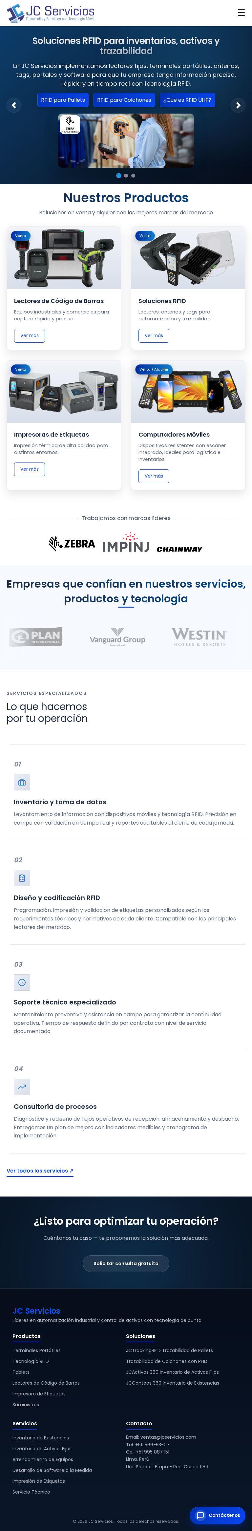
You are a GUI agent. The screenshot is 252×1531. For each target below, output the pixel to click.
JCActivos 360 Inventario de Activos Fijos (172, 1372)
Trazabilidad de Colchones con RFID (166, 1361)
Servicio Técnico (31, 1492)
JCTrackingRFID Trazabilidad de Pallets (169, 1350)
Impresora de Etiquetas (39, 1394)
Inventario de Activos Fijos (42, 1448)
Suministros (25, 1404)
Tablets (21, 1372)
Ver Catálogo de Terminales (142, 90)
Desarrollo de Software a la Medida (52, 1470)
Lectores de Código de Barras (46, 1383)
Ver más (29, 336)
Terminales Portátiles (36, 1350)
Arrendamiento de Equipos (42, 1459)
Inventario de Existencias (40, 1437)
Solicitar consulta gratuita (126, 1263)
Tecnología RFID (30, 1361)
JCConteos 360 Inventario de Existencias (172, 1383)
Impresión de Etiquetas (38, 1481)
